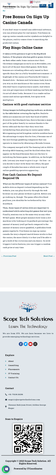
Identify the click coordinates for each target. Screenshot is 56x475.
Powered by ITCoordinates (28, 468)
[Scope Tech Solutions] (9, 5)
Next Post (49, 256)
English (37, 2)
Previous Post (8, 256)
